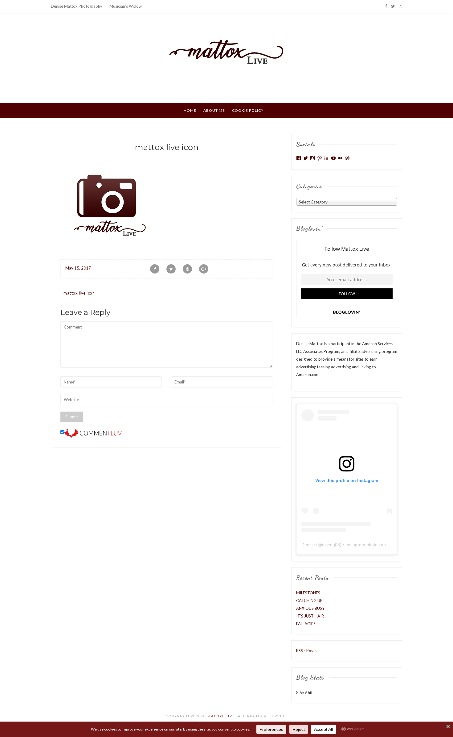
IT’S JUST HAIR (310, 615)
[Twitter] (393, 6)
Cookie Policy (247, 110)
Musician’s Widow (125, 6)
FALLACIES (306, 623)
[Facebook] (386, 6)
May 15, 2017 (78, 268)
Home (190, 110)
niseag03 (331, 544)
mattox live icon (79, 293)
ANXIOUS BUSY (310, 608)
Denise (308, 544)
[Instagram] (400, 6)
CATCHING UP (309, 600)
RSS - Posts (306, 650)
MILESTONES (308, 592)
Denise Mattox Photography (76, 6)
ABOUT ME (214, 110)
